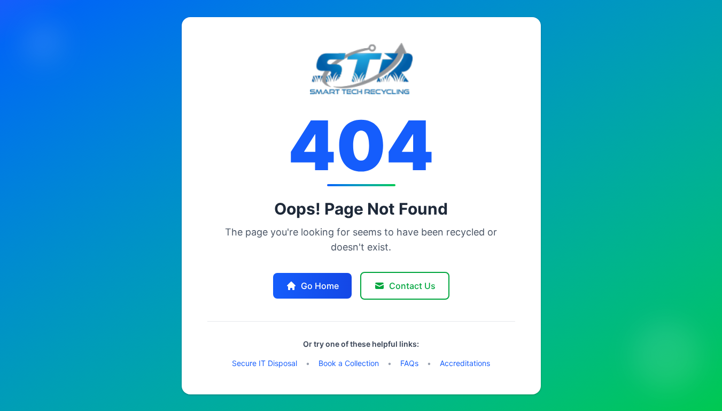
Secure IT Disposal (264, 363)
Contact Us (412, 285)
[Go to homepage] (361, 68)
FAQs (409, 363)
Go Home (320, 285)
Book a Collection (349, 363)
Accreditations (465, 363)
